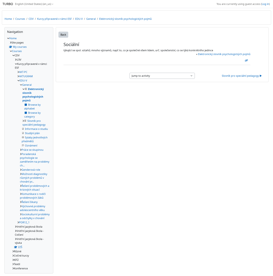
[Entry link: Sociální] (247, 60)
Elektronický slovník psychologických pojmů (125, 19)
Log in (265, 4)
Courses (20, 19)
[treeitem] (29, 153)
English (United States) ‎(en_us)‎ (33, 4)
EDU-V (79, 19)
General (91, 19)
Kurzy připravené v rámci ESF (54, 19)
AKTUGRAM (26, 76)
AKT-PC (23, 72)
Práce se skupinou (32, 150)
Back (63, 34)
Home (8, 19)
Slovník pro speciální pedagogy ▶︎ (242, 76)
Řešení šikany (29, 202)
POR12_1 (24, 222)
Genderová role (30, 169)
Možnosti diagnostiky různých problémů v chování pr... (33, 177)
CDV (31, 19)
